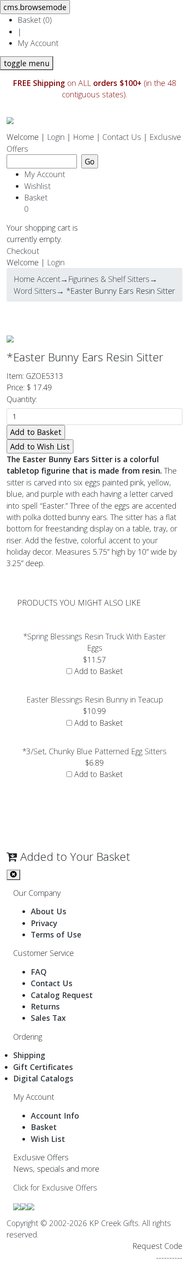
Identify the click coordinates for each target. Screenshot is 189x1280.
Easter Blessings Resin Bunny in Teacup (94, 699)
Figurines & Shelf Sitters (108, 279)
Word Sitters (35, 290)
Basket (38, 203)
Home (83, 137)
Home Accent (37, 279)
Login (56, 137)
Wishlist (37, 186)
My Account (38, 43)
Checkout (23, 251)
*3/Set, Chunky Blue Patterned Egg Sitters (94, 751)
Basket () (35, 19)
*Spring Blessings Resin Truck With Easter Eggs (94, 642)
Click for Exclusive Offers (55, 1187)
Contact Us (121, 137)
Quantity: (24, 399)
